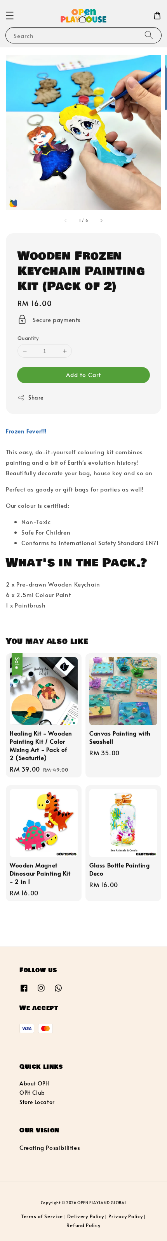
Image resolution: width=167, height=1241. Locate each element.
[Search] (148, 35)
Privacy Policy (125, 1216)
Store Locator (37, 1102)
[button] (9, 15)
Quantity (27, 337)
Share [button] (35, 397)
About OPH (34, 1083)
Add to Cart (83, 374)
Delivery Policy (85, 1216)
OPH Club (32, 1092)
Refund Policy (83, 1225)
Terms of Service (42, 1216)
